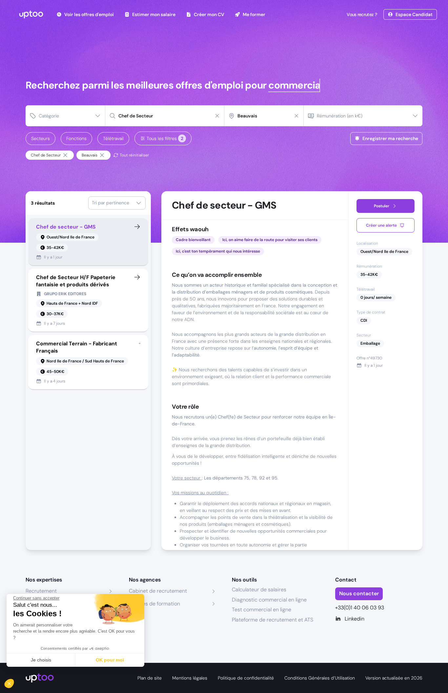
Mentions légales (189, 678)
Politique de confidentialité (246, 678)
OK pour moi (110, 659)
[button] (14, 682)
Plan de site (149, 678)
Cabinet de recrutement (158, 590)
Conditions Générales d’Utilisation (319, 678)
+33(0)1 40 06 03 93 (359, 607)
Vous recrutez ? (362, 14)
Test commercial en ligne (261, 609)
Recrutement (41, 590)
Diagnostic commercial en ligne (269, 599)
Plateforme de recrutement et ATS (272, 619)
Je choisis (41, 659)
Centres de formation (154, 603)
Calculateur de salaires (259, 589)
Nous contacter (359, 593)
